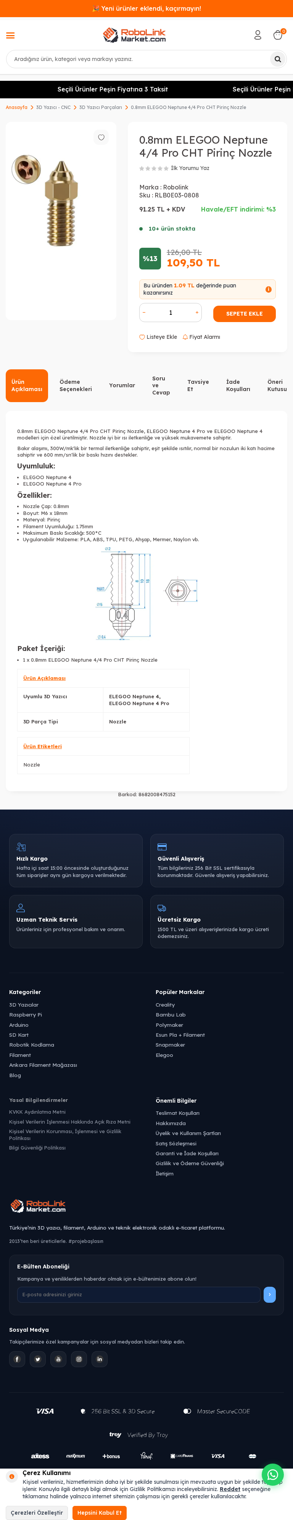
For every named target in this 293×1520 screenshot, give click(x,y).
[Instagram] (79, 1359)
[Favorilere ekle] (101, 137)
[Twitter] (38, 1359)
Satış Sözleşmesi (176, 1143)
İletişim (165, 1173)
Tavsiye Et (198, 385)
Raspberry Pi (25, 1014)
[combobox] (146, 59)
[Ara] (277, 59)
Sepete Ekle (244, 313)
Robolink (175, 187)
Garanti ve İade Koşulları (187, 1153)
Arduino (19, 1024)
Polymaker (169, 1024)
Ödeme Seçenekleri (76, 385)
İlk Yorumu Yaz (190, 168)
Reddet (230, 1489)
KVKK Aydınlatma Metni (37, 1112)
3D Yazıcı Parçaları (100, 107)
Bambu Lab (171, 1014)
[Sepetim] (277, 35)
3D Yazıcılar (24, 1004)
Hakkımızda (171, 1123)
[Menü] (10, 36)
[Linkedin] (100, 1359)
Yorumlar (122, 385)
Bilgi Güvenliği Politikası (37, 1148)
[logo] (134, 35)
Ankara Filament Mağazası (43, 1064)
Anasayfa (16, 107)
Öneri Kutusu (277, 385)
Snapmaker (170, 1044)
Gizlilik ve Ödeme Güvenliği (190, 1163)
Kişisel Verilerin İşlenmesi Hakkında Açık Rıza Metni (69, 1122)
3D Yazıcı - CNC (53, 107)
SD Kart (19, 1034)
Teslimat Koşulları (178, 1113)
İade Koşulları (238, 385)
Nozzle (31, 765)
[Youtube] (58, 1359)
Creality (165, 1004)
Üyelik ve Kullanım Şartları (188, 1133)
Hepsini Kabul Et (99, 1512)
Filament (20, 1055)
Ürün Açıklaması (26, 385)
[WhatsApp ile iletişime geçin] (273, 1475)
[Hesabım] (258, 35)
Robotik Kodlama (31, 1044)
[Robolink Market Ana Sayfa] (146, 1207)
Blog (15, 1075)
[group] (61, 221)
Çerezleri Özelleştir (37, 1512)
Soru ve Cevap (161, 385)
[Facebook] (17, 1359)
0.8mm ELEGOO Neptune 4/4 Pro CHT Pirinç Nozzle (188, 107)
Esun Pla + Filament (180, 1034)
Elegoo (164, 1055)
